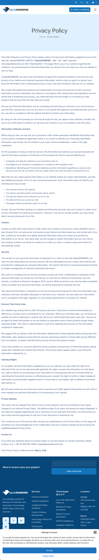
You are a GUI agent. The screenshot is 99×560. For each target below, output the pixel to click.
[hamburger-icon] (95, 10)
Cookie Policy (48, 556)
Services (36, 491)
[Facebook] (6, 520)
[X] (13, 520)
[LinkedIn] (21, 520)
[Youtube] (6, 527)
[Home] (15, 9)
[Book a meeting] (79, 9)
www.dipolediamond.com (12, 64)
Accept (49, 550)
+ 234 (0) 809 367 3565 (25, 444)
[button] (95, 532)
